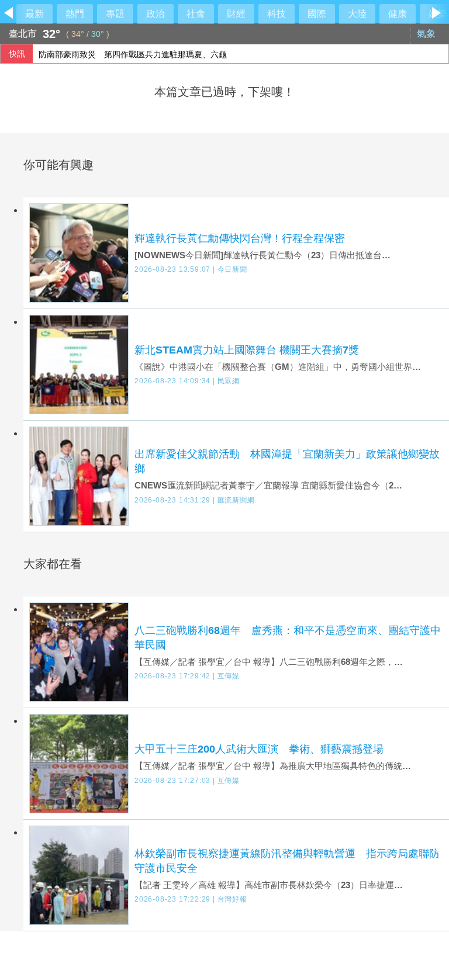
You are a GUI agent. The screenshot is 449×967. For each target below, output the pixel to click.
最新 (34, 14)
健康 (397, 14)
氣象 (427, 34)
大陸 (357, 14)
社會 (195, 14)
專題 (115, 14)
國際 (317, 14)
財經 (236, 14)
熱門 (74, 14)
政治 (155, 14)
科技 (276, 14)
